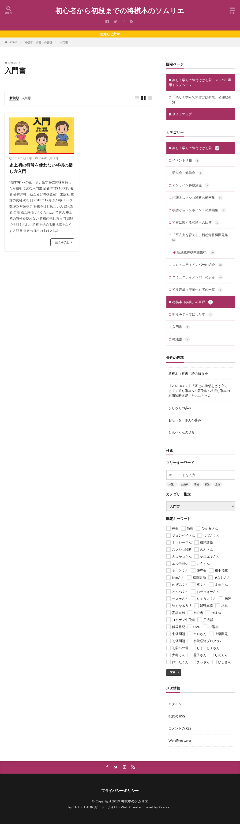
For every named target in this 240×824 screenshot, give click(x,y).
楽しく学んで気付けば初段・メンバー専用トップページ (200, 82)
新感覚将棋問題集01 (195, 252)
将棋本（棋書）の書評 (38, 42)
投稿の (177, 716)
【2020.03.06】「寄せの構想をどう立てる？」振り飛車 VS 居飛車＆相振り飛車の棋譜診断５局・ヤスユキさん (199, 391)
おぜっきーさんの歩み (185, 420)
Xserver (165, 807)
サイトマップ (182, 114)
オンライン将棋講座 (190, 185)
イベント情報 (185, 160)
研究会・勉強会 (186, 173)
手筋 (196, 484)
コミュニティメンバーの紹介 (197, 265)
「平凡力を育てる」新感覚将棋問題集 (200, 237)
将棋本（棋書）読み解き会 (188, 374)
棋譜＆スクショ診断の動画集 (197, 197)
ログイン (175, 704)
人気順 (26, 98)
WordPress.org (180, 740)
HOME (13, 42)
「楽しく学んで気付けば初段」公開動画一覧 (200, 99)
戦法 (207, 484)
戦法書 (180, 339)
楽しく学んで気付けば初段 (195, 148)
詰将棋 (184, 484)
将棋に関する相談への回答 (195, 222)
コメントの (180, 728)
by (105, 807)
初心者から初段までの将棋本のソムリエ (120, 10)
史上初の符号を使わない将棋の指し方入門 (41, 168)
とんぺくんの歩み (182, 432)
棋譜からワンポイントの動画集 (198, 210)
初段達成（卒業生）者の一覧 (196, 289)
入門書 (64, 42)
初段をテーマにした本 (191, 314)
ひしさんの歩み (180, 408)
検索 (172, 672)
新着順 (14, 98)
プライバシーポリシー (120, 790)
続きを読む (62, 242)
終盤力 (172, 484)
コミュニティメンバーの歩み (197, 277)
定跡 (217, 484)
